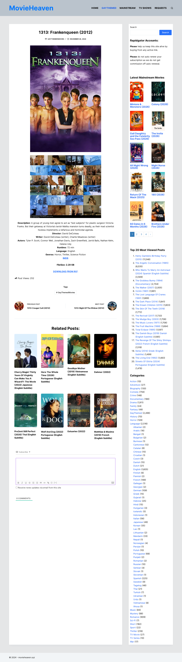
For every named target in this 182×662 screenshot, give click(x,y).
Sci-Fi (133, 620)
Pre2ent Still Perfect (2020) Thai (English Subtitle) (25, 434)
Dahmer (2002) (102, 372)
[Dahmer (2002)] (105, 351)
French (136, 480)
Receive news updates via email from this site (39, 487)
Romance (134, 617)
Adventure (135, 385)
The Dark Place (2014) (146, 301)
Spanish (137, 578)
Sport (133, 627)
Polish (136, 550)
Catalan (137, 448)
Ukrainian (138, 596)
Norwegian (138, 543)
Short (133, 624)
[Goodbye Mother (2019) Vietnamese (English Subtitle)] (79, 349)
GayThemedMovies (56, 39)
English (137, 469)
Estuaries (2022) (76, 431)
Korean (136, 525)
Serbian (137, 567)
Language (135, 423)
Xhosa (136, 606)
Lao (135, 529)
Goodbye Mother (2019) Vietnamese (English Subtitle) (78, 371)
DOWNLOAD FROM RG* (65, 271)
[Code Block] (44, 482)
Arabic (136, 430)
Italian (136, 518)
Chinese (137, 451)
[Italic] (22, 482)
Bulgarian (138, 437)
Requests (161, 8)
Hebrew (137, 501)
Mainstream (128, 8)
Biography (135, 388)
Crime (133, 395)
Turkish (137, 592)
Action (133, 381)
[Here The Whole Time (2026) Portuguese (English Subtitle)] (52, 351)
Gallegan (137, 483)
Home (94, 8)
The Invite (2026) (157, 135)
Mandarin (138, 536)
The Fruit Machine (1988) (148, 326)
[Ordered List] (33, 482)
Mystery (134, 613)
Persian (137, 546)
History (133, 416)
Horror (133, 420)
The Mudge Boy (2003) (147, 319)
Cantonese (138, 444)
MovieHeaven (31, 8)
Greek (136, 494)
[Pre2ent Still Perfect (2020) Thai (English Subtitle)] (25, 410)
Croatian (137, 455)
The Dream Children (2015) (149, 305)
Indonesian (138, 515)
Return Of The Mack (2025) (138, 196)
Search (133, 27)
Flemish (137, 476)
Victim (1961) (142, 291)
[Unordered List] (37, 482)
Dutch (136, 465)
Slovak (136, 571)
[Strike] (29, 482)
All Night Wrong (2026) (139, 166)
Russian (137, 564)
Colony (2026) (159, 104)
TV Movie (135, 634)
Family (133, 406)
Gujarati (137, 497)
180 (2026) (157, 194)
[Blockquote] (41, 482)
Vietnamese (139, 603)
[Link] (48, 482)
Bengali (137, 434)
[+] (55, 483)
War (132, 641)
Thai (135, 589)
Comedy (134, 392)
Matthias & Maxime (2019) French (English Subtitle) (104, 434)
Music (133, 610)
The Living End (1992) (146, 357)
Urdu (135, 599)
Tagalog (137, 585)
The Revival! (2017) (145, 315)
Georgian (138, 487)
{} (52, 483)
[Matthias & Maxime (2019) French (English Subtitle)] (105, 411)
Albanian (137, 427)
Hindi (136, 504)
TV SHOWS (145, 8)
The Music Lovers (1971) (147, 322)
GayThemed (109, 8)
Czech (136, 458)
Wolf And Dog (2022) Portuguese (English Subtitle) (52, 434)
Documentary (137, 399)
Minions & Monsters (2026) (140, 105)
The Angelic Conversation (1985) (152, 263)
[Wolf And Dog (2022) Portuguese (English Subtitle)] (52, 411)
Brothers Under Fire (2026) (160, 225)
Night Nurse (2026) (158, 166)
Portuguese (139, 553)
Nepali (136, 539)
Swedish (137, 581)
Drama (133, 402)
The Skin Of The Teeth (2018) (150, 308)
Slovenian (138, 574)
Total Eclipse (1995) (145, 329)
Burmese (137, 441)
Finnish (136, 472)
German (137, 490)
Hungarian (138, 508)
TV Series (135, 638)
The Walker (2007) (144, 287)
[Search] (172, 8)
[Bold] (18, 482)
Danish (136, 462)
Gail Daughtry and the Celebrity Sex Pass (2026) (140, 136)
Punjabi (137, 557)
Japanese (138, 522)
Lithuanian (138, 532)
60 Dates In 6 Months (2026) (138, 225)
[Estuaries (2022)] (79, 410)
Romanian (138, 560)
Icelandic (137, 511)
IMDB (65, 258)
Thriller (133, 631)
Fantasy (134, 409)
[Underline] (26, 482)
